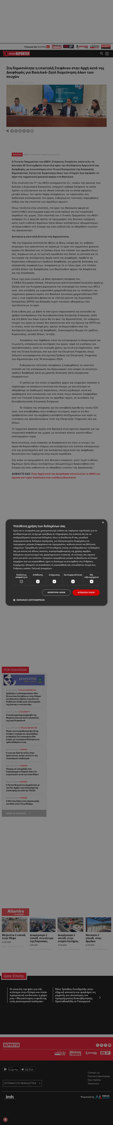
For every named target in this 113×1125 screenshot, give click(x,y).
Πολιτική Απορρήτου (42, 568)
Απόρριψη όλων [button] (56, 592)
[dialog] (56, 562)
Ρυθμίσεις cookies (21, 568)
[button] (29, 600)
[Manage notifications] (5, 1119)
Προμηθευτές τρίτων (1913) (38, 547)
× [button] (103, 522)
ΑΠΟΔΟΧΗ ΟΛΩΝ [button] (86, 592)
